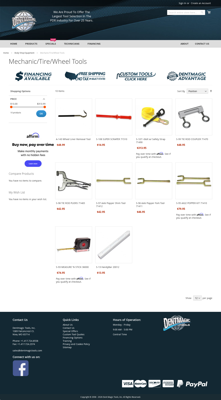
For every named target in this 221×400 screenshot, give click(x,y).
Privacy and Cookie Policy (76, 344)
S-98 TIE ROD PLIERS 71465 (70, 203)
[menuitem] (13, 43)
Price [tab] (13, 98)
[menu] (110, 43)
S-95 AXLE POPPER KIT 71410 (191, 203)
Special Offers (70, 331)
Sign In (182, 3)
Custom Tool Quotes (73, 334)
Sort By (181, 91)
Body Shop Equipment (24, 53)
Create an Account (201, 3)
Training (67, 340)
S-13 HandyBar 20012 (107, 267)
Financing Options (73, 337)
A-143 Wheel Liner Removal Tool (73, 139)
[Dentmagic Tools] (24, 22)
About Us (68, 324)
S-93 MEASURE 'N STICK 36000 (72, 267)
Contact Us (68, 327)
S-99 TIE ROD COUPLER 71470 (192, 139)
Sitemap (67, 347)
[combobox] (186, 12)
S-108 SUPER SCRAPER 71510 (111, 139)
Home (6, 53)
